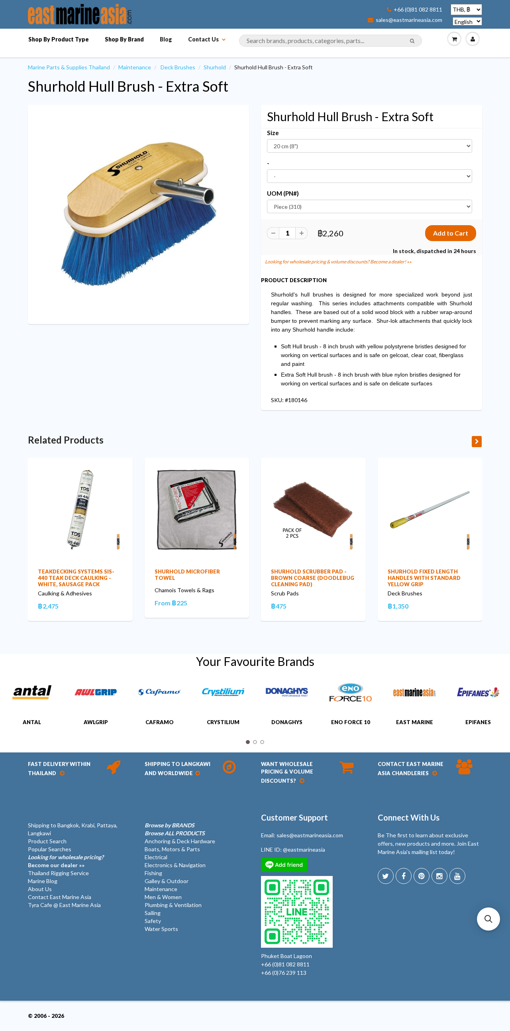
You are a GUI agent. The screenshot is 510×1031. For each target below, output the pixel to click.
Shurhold (215, 67)
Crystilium (223, 722)
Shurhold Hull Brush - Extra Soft (128, 86)
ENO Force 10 (350, 722)
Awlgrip (96, 722)
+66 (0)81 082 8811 (418, 9)
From (171, 603)
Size (273, 132)
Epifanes (478, 722)
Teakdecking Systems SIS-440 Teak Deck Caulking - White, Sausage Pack (76, 577)
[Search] (412, 41)
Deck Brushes (178, 67)
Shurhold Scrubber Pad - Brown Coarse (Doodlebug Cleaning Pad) (312, 577)
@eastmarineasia (304, 849)
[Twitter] (386, 876)
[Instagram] (439, 876)
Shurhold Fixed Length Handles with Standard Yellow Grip (424, 577)
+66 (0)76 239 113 (283, 972)
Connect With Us (408, 817)
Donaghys (286, 722)
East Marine (414, 722)
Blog (166, 39)
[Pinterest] (422, 876)
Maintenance (134, 67)
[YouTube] (457, 876)
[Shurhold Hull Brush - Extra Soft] (138, 213)
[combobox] (330, 41)
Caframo (159, 722)
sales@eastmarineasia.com (409, 20)
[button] (488, 919)
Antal (32, 722)
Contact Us (203, 39)
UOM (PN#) (283, 193)
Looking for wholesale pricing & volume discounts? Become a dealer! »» (338, 262)
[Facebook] (404, 876)
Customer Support (294, 817)
